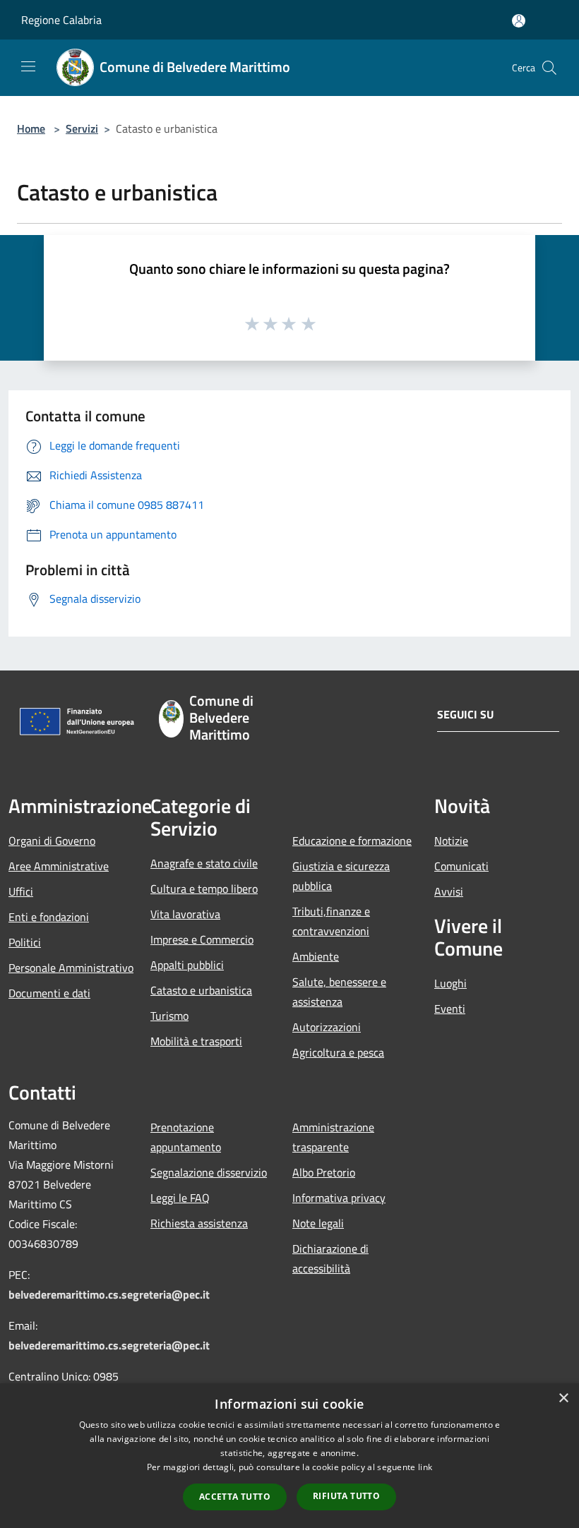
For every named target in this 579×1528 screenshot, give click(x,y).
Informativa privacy (339, 1197)
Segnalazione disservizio (208, 1172)
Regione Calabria (61, 19)
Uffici (20, 891)
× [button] (563, 1398)
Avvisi (448, 891)
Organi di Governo (51, 840)
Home (31, 128)
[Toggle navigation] (28, 66)
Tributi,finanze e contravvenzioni (331, 921)
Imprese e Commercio (201, 939)
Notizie (451, 840)
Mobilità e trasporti (196, 1041)
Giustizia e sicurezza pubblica (341, 876)
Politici (24, 942)
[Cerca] (549, 67)
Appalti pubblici (187, 964)
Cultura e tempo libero (204, 888)
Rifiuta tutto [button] (346, 1496)
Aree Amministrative (58, 866)
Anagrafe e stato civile (204, 863)
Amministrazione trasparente (333, 1137)
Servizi (82, 128)
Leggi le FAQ (180, 1197)
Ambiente (315, 956)
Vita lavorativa (185, 914)
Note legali (318, 1223)
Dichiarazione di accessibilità (330, 1258)
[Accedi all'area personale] (518, 20)
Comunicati (461, 866)
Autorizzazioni (326, 1026)
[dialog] (289, 1455)
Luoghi (450, 983)
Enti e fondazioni (48, 916)
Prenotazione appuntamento (185, 1137)
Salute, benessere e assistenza (339, 991)
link (425, 1467)
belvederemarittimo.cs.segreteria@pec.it (109, 1294)
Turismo (169, 1015)
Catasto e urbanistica (201, 990)
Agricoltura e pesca (338, 1052)
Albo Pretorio (323, 1172)
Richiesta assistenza (199, 1223)
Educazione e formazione (352, 840)
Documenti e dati (49, 993)
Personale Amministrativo (70, 967)
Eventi (449, 1008)
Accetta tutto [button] (234, 1497)
